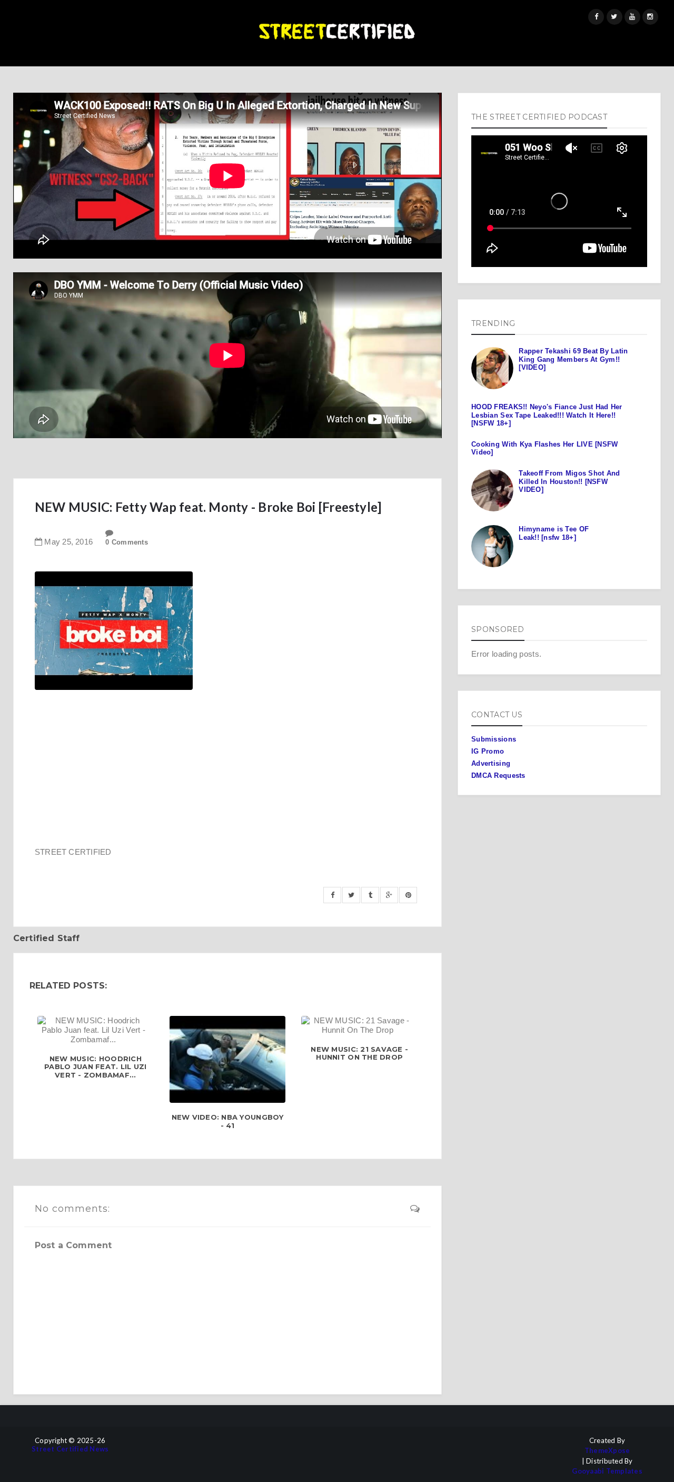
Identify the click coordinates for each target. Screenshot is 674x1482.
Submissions (493, 739)
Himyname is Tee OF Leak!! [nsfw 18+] (554, 533)
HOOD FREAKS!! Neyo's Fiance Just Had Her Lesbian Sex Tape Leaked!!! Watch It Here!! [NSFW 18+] (546, 415)
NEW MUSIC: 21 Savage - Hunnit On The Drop (359, 1053)
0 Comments (126, 542)
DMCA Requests (498, 775)
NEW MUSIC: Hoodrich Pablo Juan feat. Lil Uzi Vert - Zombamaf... (95, 1067)
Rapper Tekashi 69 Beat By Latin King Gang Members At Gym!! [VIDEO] (573, 359)
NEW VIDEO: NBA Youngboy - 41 (228, 1121)
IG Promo (487, 751)
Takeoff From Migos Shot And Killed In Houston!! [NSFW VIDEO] (569, 481)
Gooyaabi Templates (607, 1471)
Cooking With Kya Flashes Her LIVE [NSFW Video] (544, 448)
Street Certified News (70, 1449)
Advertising (490, 763)
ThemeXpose (607, 1451)
